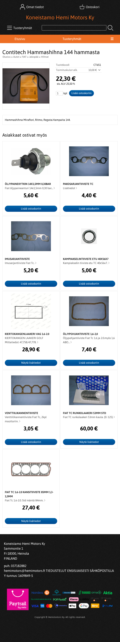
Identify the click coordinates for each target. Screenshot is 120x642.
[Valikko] (112, 39)
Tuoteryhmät (71, 39)
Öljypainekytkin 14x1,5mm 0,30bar (28, 184)
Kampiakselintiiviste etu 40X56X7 (85, 259)
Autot (16, 56)
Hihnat (45, 56)
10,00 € (93, 70)
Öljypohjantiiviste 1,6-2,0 (80, 334)
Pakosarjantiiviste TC (78, 184)
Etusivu (20, 39)
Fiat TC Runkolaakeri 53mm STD (84, 413)
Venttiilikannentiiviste (21, 413)
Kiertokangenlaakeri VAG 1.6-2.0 (27, 334)
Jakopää (33, 56)
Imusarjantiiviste (17, 259)
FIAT (24, 56)
